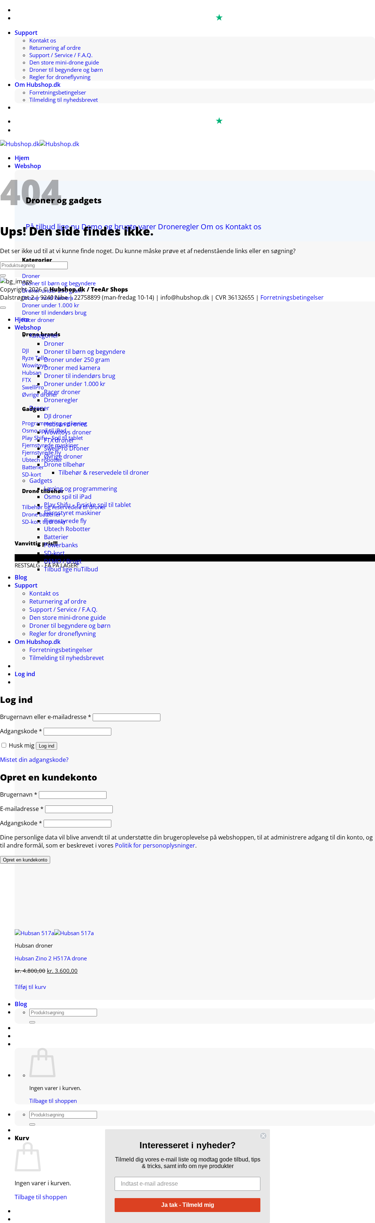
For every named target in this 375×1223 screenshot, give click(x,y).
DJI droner (58, 416)
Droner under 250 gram (77, 360)
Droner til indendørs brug (79, 376)
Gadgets (40, 481)
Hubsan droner (65, 424)
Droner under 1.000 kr (74, 384)
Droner (54, 344)
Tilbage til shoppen (53, 1100)
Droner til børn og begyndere (84, 352)
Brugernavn (18, 794)
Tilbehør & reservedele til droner (104, 472)
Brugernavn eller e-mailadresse (45, 717)
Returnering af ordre (55, 47)
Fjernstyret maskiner (72, 513)
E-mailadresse (22, 809)
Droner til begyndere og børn (66, 69)
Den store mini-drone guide (64, 62)
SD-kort (54, 553)
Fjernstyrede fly (65, 521)
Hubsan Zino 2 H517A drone (51, 958)
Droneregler (178, 226)
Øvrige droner (63, 456)
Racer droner (62, 392)
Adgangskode (21, 731)
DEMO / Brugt (63, 561)
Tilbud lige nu (62, 569)
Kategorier (44, 335)
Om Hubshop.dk (37, 85)
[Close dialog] (263, 1135)
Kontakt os (42, 40)
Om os (212, 226)
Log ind (46, 746)
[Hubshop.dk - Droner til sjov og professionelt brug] (39, 144)
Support (26, 33)
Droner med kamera (72, 368)
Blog (21, 1004)
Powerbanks (61, 545)
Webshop (28, 166)
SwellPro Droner (66, 448)
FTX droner (59, 440)
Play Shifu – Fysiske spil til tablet (87, 505)
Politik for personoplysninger (155, 845)
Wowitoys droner (68, 432)
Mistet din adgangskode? (34, 760)
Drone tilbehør (64, 464)
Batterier (56, 537)
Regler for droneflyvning (59, 77)
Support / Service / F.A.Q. (61, 55)
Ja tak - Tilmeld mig (187, 1205)
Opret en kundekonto (25, 860)
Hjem (22, 158)
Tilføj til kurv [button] (30, 986)
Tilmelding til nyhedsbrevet (63, 99)
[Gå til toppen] (3, 308)
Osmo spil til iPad (68, 497)
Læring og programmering (80, 489)
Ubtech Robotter (67, 529)
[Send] (32, 1022)
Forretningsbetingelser (57, 92)
